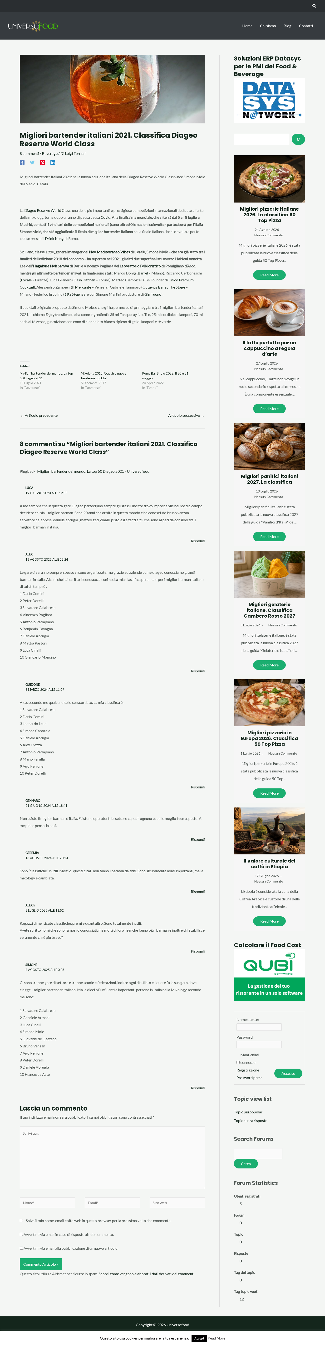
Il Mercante (81, 287)
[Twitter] (32, 162)
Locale (26, 280)
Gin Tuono (152, 294)
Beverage (50, 153)
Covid (105, 217)
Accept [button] (199, 1338)
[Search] (298, 139)
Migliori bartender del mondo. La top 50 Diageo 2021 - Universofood (93, 471)
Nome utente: (247, 1019)
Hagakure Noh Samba (51, 266)
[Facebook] (22, 162)
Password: (245, 1037)
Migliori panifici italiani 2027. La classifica (269, 479)
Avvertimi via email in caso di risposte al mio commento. (69, 1234)
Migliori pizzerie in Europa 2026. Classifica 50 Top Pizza (269, 738)
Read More (269, 275)
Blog (287, 25)
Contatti (306, 25)
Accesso (288, 1073)
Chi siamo (268, 25)
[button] (314, 6)
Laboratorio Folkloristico (140, 266)
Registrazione (247, 1070)
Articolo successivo (186, 415)
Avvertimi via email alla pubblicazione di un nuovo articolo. (71, 1248)
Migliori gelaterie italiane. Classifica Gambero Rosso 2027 (269, 610)
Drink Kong (54, 238)
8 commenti (29, 153)
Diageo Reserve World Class (47, 210)
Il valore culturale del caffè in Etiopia (269, 864)
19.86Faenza (74, 294)
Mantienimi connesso (249, 1058)
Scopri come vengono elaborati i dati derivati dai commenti (146, 1273)
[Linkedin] (52, 162)
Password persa (249, 1077)
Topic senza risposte (250, 1120)
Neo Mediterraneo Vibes (109, 251)
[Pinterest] (42, 162)
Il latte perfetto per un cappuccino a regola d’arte (269, 348)
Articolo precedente (39, 415)
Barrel (143, 273)
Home (247, 25)
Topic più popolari (248, 1112)
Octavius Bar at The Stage (164, 287)
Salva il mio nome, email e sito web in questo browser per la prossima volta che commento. (98, 1220)
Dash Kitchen (84, 280)
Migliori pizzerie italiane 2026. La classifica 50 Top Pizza (269, 215)
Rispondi (198, 540)
